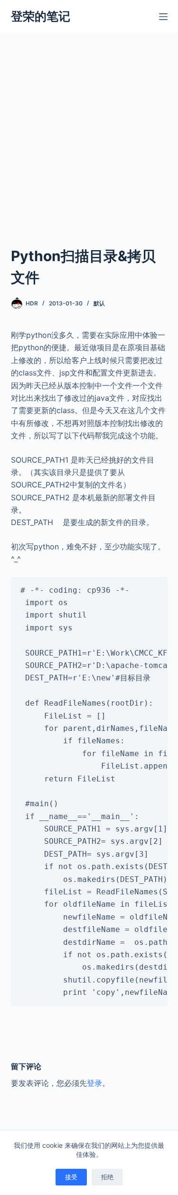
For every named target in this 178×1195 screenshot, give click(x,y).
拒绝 (107, 1177)
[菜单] (163, 16)
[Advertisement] (89, 127)
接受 (71, 1177)
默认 (99, 303)
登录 (94, 1083)
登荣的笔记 (40, 16)
